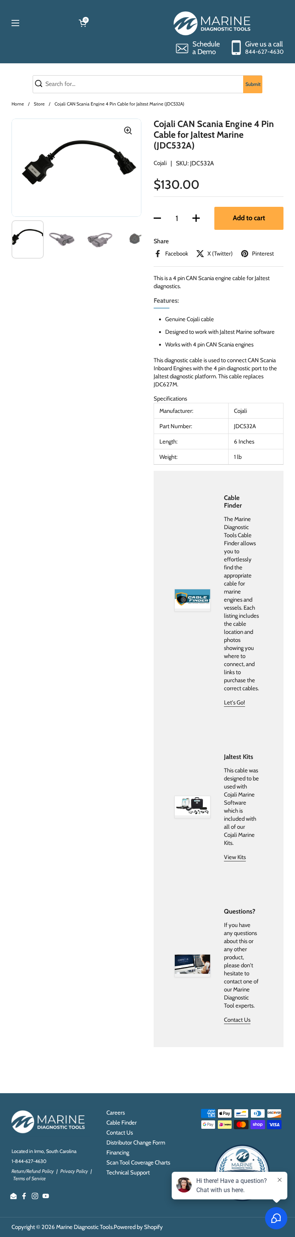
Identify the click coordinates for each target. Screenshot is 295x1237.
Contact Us (237, 1019)
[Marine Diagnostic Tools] (213, 23)
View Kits (235, 857)
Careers (115, 1112)
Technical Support (128, 1172)
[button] (157, 218)
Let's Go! (234, 702)
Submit (252, 84)
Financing (117, 1152)
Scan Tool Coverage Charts (138, 1162)
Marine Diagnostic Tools (84, 1227)
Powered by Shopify (138, 1227)
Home (18, 104)
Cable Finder (121, 1122)
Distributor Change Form (135, 1142)
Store (39, 104)
